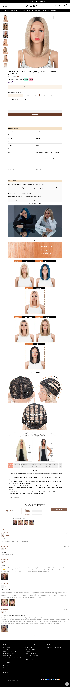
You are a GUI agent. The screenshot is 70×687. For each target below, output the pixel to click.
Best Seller (7, 10)
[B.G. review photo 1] (4, 602)
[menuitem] (1, 10)
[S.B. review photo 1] (4, 628)
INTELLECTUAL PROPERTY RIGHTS (12, 657)
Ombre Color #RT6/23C (31, 95)
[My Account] (6, 6)
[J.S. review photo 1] (4, 576)
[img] (4, 533)
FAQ (26, 657)
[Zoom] (54, 17)
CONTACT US (28, 647)
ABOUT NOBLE (6, 647)
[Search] (56, 5)
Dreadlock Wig (30, 10)
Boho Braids (38, 10)
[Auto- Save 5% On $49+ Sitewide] (35, 1)
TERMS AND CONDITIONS (9, 651)
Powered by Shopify (16, 680)
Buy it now (35, 114)
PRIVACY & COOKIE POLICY (10, 653)
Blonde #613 (27, 99)
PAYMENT (27, 651)
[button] (11, 82)
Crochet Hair (22, 10)
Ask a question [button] (58, 513)
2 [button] (34, 636)
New (2, 10)
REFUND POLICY (29, 659)
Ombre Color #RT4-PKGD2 (15, 95)
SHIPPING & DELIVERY (31, 653)
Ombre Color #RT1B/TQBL (47, 95)
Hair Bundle (53, 10)
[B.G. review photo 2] (11, 602)
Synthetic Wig (46, 10)
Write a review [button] (58, 509)
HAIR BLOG (5, 649)
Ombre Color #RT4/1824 (14, 99)
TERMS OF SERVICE (8, 655)
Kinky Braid (14, 10)
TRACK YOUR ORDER (30, 649)
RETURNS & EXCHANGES (31, 655)
